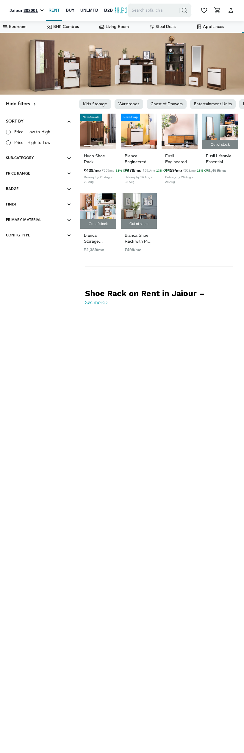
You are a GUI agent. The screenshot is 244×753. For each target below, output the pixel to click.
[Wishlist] (204, 10)
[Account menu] (230, 10)
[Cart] (217, 10)
